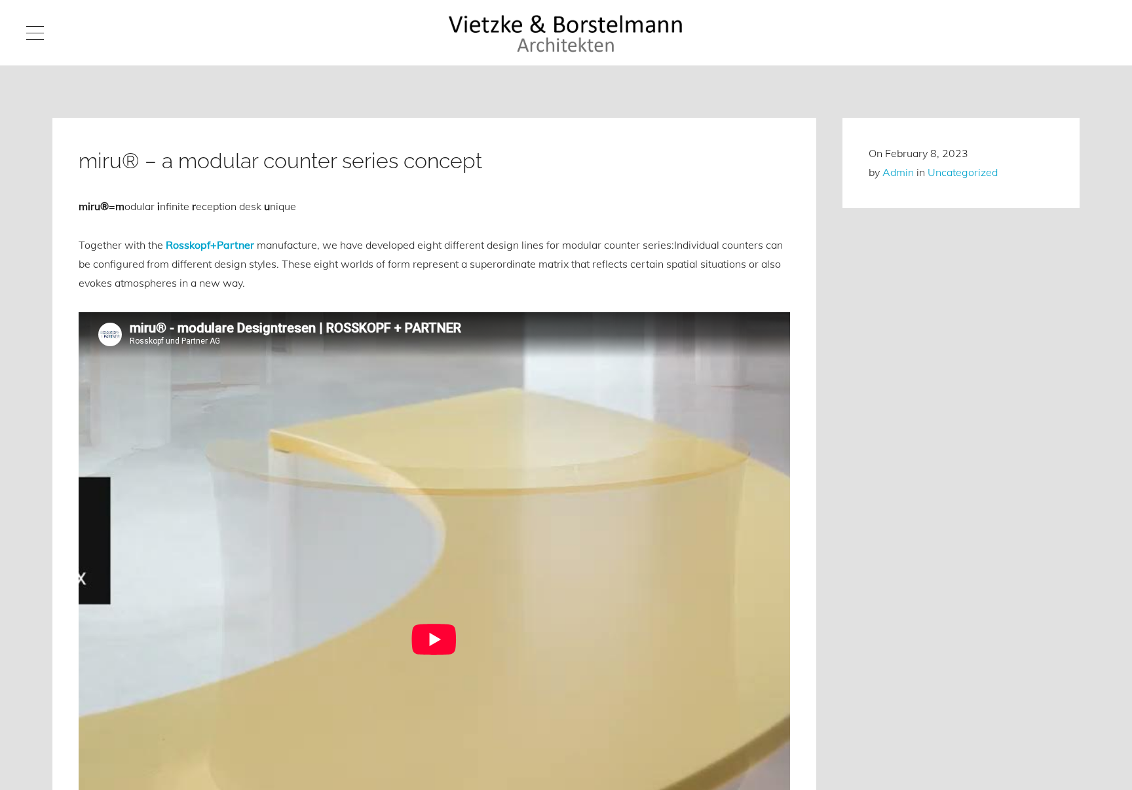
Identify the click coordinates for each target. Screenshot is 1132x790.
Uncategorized (963, 172)
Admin (898, 172)
